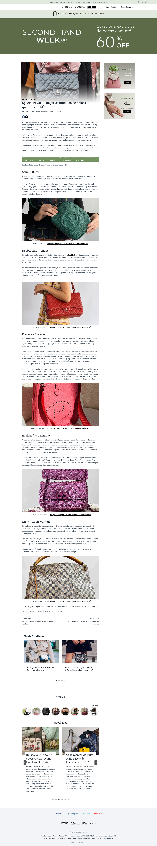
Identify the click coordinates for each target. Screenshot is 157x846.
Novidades (96, 2)
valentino (59, 611)
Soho (25, 176)
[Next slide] (95, 762)
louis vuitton (48, 611)
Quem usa (77, 2)
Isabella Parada (29, 111)
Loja (51, 2)
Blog (56, 2)
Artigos (62, 2)
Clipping (104, 2)
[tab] (56, 680)
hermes (39, 611)
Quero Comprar (127, 7)
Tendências (86, 2)
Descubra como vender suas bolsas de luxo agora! (65, 160)
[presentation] (41, 651)
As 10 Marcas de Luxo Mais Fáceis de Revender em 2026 (79, 758)
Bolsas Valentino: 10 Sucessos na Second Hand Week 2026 (39, 758)
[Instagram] (146, 2)
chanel (25, 611)
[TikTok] (149, 2)
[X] (26, 116)
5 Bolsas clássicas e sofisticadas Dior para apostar (83, 621)
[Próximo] (93, 659)
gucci (32, 611)
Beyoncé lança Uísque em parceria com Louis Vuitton (39, 621)
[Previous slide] (25, 762)
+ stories (95, 705)
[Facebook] (142, 2)
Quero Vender (111, 7)
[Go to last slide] (27, 659)
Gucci (59, 189)
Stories (69, 2)
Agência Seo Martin (78, 842)
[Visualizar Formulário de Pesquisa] (138, 2)
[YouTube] (153, 2)
